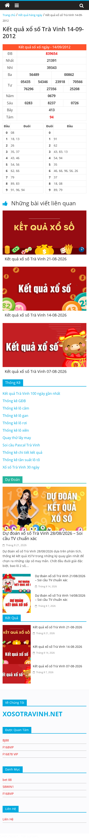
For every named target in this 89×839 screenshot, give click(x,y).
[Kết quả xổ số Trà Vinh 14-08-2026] (44, 269)
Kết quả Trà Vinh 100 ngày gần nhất (31, 393)
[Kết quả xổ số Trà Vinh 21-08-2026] (44, 213)
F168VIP (8, 747)
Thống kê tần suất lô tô (21, 459)
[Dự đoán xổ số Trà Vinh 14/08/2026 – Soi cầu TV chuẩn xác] (18, 596)
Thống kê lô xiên (16, 430)
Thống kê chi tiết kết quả (22, 452)
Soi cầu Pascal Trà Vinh (21, 445)
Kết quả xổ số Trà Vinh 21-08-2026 (36, 258)
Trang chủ (9, 15)
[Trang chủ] (7, 5)
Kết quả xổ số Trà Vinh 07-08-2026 (36, 371)
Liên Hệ (8, 819)
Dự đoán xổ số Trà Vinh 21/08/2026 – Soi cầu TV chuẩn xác (60, 578)
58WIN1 (8, 787)
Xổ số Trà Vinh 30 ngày (21, 467)
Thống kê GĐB (14, 400)
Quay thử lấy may (17, 437)
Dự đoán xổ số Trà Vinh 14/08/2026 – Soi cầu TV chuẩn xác (60, 597)
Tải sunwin (29, 836)
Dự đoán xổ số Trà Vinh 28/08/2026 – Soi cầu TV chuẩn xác (43, 535)
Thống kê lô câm (16, 408)
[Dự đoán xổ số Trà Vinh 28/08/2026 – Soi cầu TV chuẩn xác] (44, 489)
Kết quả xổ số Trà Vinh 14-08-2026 (36, 315)
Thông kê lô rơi (15, 423)
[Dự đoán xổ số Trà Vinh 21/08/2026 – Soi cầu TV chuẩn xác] (18, 576)
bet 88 (7, 780)
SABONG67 (9, 836)
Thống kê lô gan (15, 415)
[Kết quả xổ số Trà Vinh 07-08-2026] (44, 325)
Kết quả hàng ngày (30, 15)
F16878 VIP (10, 754)
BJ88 (6, 740)
